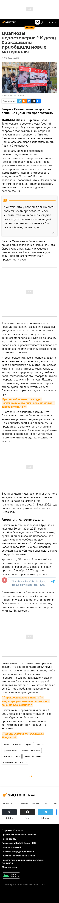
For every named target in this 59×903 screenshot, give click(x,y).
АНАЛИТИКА (21, 803)
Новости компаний (11, 847)
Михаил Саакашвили (31, 750)
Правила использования (14, 834)
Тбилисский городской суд (15, 762)
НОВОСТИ (17, 744)
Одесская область (11, 750)
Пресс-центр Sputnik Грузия (16, 843)
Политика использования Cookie (18, 855)
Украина (28, 744)
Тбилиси (40, 744)
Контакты (18, 830)
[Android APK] (11, 875)
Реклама (32, 834)
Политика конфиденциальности (18, 851)
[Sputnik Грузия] (9, 23)
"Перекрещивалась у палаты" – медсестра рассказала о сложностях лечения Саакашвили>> (26, 701)
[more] (54, 233)
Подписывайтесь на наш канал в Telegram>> (23, 735)
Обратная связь (9, 867)
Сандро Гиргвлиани (32, 756)
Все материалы (40, 803)
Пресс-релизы (9, 838)
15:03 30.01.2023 (10, 57)
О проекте (7, 830)
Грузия (6, 744)
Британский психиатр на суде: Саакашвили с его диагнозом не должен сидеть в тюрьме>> (28, 403)
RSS (33, 843)
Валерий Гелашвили (11, 756)
